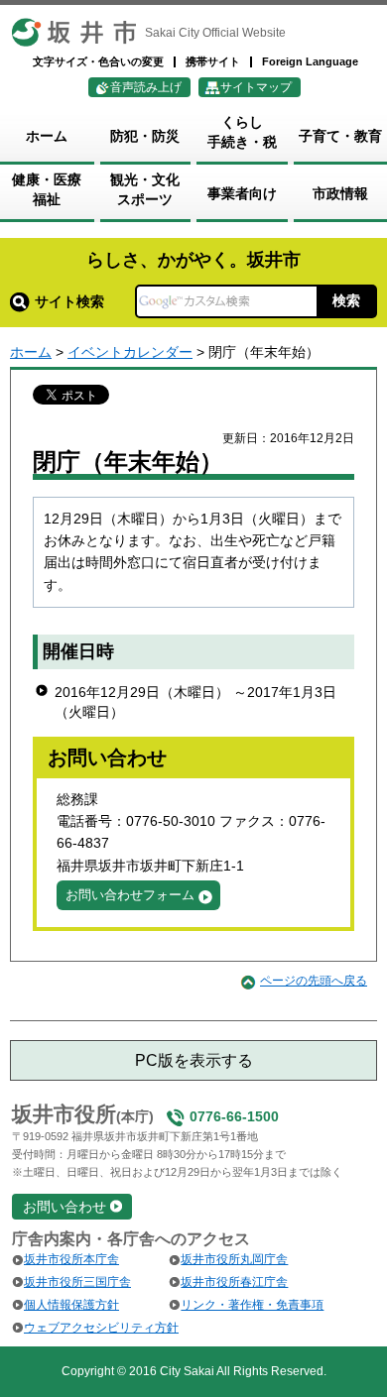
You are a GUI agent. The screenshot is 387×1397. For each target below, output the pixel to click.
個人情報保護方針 (71, 1305)
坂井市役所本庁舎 (71, 1259)
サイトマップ (256, 87)
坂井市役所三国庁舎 (77, 1282)
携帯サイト (213, 61)
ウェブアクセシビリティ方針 (101, 1328)
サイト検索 (69, 301)
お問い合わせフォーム (129, 894)
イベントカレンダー (130, 352)
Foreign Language (310, 61)
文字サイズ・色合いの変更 (98, 61)
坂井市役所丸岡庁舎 (234, 1259)
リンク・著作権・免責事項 (252, 1305)
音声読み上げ (146, 87)
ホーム (31, 352)
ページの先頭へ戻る (313, 981)
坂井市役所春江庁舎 (234, 1282)
